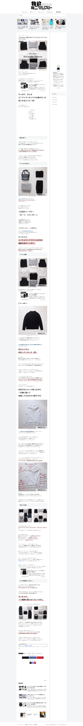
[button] (65, 15)
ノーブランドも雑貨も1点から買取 (26, 645)
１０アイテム (40, 653)
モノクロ (31, 653)
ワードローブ (35, 653)
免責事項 (26, 724)
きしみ (58, 71)
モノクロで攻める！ (32, 113)
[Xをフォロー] (31, 663)
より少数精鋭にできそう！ (33, 118)
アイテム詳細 (31, 114)
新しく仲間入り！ (32, 116)
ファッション (21, 653)
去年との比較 (31, 117)
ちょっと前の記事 (21, 198)
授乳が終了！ (31, 111)
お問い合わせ (31, 724)
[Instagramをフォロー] (33, 663)
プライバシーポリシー (20, 724)
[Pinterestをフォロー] (35, 663)
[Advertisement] (32, 128)
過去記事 (19, 560)
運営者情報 (35, 724)
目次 (31, 110)
